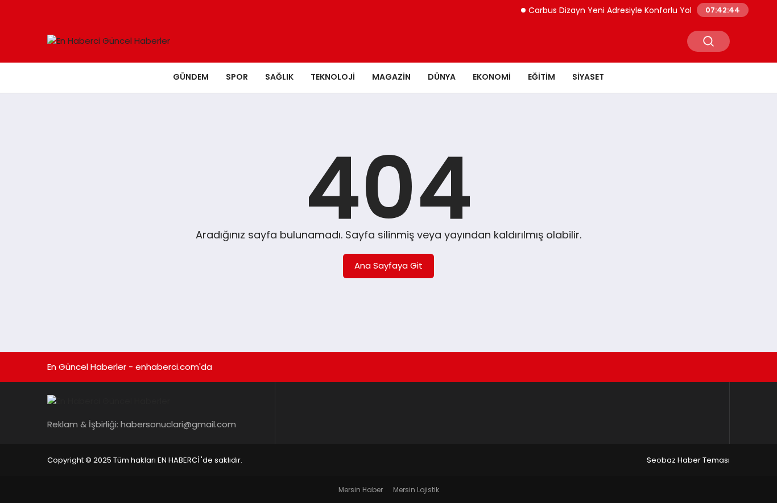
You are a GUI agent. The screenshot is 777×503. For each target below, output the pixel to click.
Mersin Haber (360, 489)
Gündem (191, 77)
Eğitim (541, 77)
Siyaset (588, 77)
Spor (237, 77)
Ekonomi (492, 77)
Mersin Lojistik (416, 489)
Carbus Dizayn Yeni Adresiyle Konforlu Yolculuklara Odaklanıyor (647, 10)
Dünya (442, 77)
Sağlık (279, 77)
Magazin (391, 77)
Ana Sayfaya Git (388, 265)
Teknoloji (333, 77)
